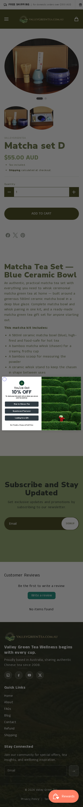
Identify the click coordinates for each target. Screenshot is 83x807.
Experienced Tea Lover (22, 411)
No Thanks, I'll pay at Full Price (21, 425)
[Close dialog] (4, 379)
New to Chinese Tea (22, 404)
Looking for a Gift (22, 418)
